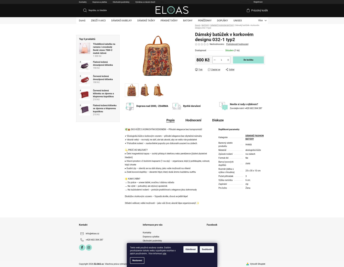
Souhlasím (207, 249)
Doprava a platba (99, 2)
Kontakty (83, 2)
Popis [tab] (170, 120)
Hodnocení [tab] (193, 120)
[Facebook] (82, 247)
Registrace (258, 2)
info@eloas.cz (92, 233)
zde (164, 253)
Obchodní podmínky (121, 2)
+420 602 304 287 (253, 108)
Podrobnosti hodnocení (237, 44)
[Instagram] (89, 247)
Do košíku (248, 60)
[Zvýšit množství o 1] (228, 60)
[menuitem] (82, 20)
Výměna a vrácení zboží (145, 2)
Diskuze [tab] (218, 120)
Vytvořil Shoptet (257, 264)
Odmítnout (190, 249)
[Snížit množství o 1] (215, 60)
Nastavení (137, 260)
